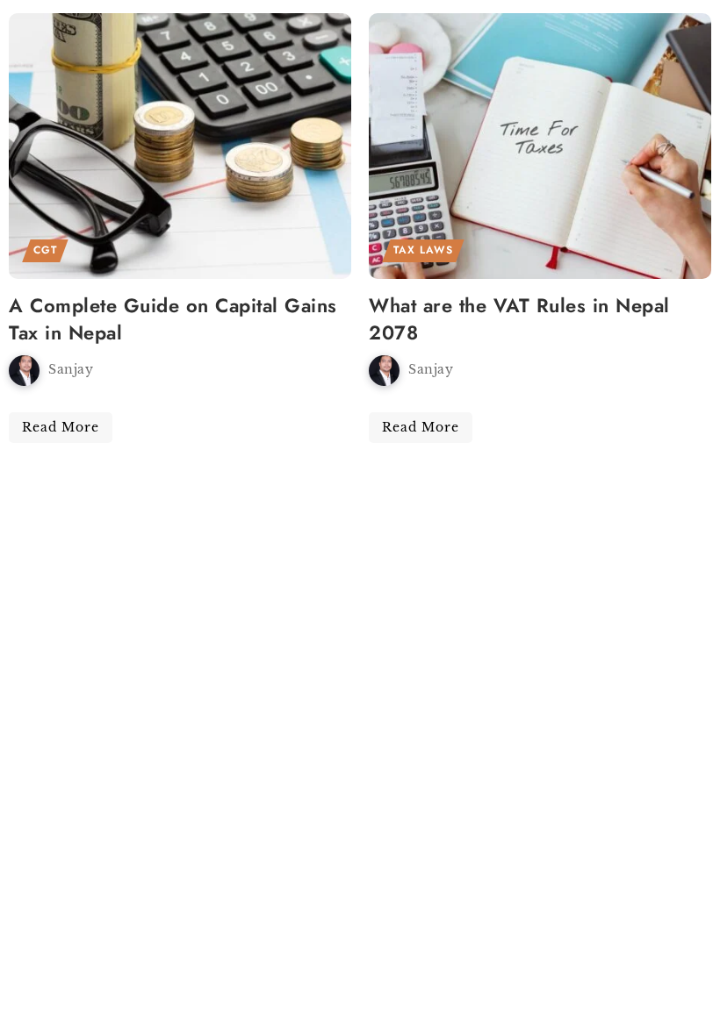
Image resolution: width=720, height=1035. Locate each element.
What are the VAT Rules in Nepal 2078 (519, 318)
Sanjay (70, 369)
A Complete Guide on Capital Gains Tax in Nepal (173, 318)
